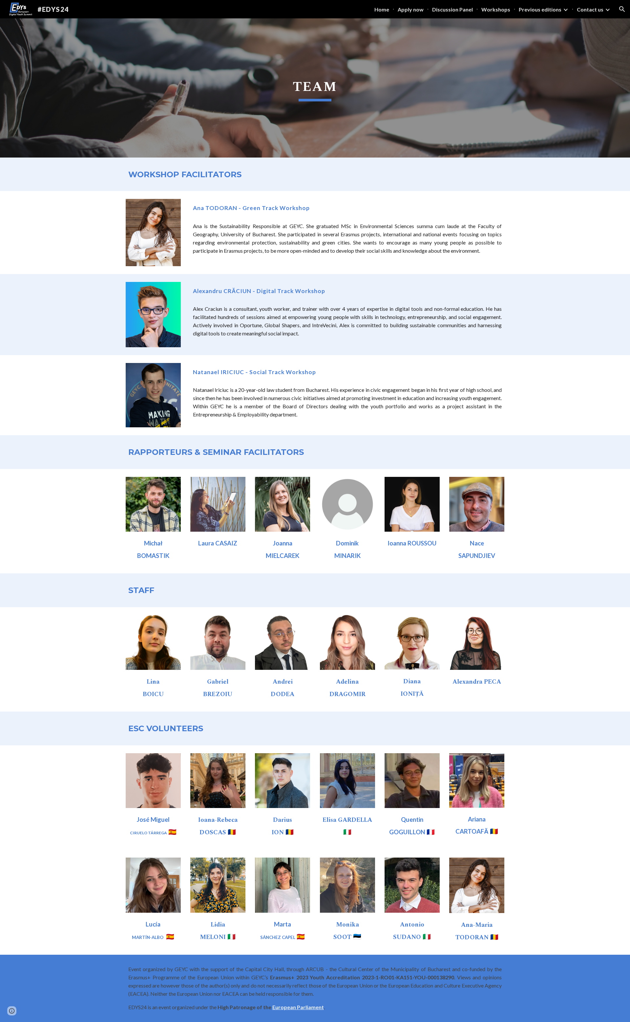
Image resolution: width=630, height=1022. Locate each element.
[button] (622, 9)
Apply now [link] (411, 9)
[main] (315, 88)
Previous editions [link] (540, 9)
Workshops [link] (495, 9)
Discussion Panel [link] (452, 9)
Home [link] (381, 9)
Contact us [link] (590, 9)
